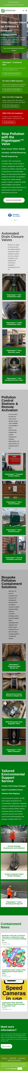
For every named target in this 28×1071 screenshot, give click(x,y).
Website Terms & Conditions (14, 1060)
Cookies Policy (13, 1058)
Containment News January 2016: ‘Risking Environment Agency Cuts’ (14, 971)
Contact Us (4, 1058)
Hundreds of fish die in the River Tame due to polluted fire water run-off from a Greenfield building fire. (14, 938)
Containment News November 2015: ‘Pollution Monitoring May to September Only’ (13, 1004)
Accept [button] (19, 1068)
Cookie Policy (13, 1068)
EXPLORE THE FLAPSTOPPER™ (14, 200)
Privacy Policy (22, 1058)
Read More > (4, 942)
